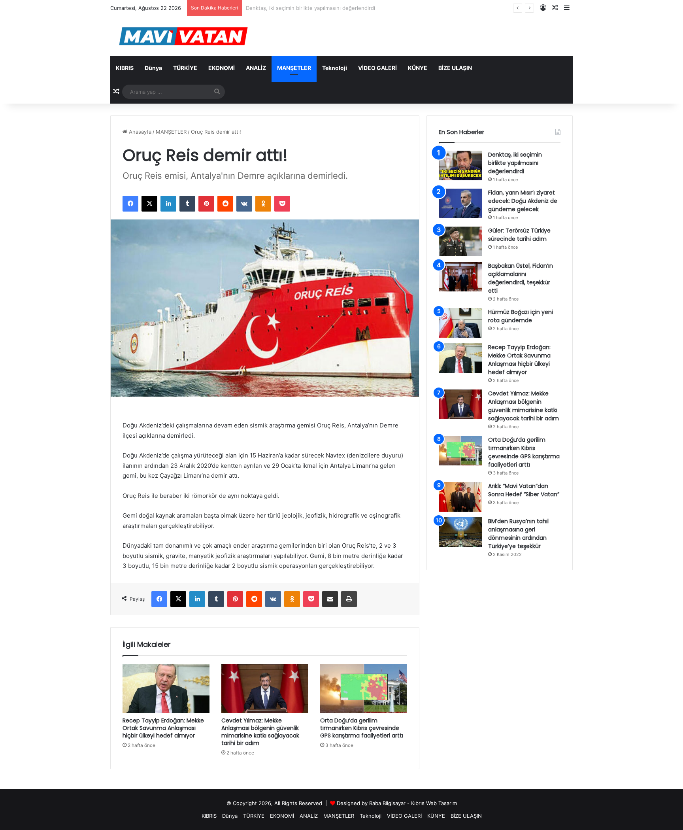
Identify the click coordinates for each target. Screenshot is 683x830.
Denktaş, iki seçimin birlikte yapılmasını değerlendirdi (515, 163)
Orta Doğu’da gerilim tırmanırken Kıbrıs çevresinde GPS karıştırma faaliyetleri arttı (361, 728)
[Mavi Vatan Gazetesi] (183, 36)
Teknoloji (334, 67)
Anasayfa (139, 132)
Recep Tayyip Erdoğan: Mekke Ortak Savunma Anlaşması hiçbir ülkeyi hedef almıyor (163, 728)
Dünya (153, 67)
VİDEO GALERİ (377, 67)
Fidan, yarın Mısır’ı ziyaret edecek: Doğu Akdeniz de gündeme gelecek (522, 201)
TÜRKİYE (185, 67)
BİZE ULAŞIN (455, 67)
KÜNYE (417, 67)
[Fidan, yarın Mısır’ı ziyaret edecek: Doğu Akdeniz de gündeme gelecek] (460, 203)
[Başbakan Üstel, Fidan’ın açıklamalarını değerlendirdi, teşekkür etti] (460, 276)
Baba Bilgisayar (387, 803)
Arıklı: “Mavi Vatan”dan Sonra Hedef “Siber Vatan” (523, 490)
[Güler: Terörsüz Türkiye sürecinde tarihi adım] (460, 241)
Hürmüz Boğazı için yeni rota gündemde (520, 316)
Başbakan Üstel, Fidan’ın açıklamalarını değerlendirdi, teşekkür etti (520, 278)
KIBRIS (125, 67)
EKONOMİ (221, 67)
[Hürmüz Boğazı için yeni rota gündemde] (460, 323)
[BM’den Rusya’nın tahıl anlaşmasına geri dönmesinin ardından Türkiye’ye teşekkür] (460, 532)
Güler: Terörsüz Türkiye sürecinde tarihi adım (519, 235)
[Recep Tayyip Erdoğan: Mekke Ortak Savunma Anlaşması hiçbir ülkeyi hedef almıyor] (166, 688)
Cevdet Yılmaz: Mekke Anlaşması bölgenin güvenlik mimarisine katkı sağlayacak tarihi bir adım (260, 732)
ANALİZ (256, 67)
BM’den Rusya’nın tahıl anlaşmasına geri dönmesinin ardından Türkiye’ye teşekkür (518, 533)
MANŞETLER (294, 67)
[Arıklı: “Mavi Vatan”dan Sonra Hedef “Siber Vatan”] (460, 497)
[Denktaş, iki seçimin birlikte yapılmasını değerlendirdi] (460, 165)
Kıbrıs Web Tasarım (434, 803)
